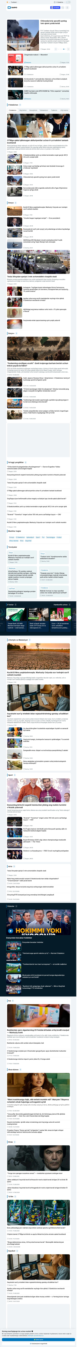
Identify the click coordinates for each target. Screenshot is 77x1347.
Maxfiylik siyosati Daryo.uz (35, 1335)
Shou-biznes (13, 541)
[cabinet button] (67, 7)
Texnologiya (50, 537)
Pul (43, 537)
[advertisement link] (55, 7)
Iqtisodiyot (30, 537)
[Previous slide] (55, 49)
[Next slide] (67, 49)
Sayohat (28, 541)
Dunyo (11, 537)
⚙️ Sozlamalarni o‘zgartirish (38, 1343)
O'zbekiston (20, 537)
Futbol (58, 537)
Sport (37, 537)
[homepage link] (12, 7)
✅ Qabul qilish (38, 1339)
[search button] (62, 7)
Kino (21, 541)
